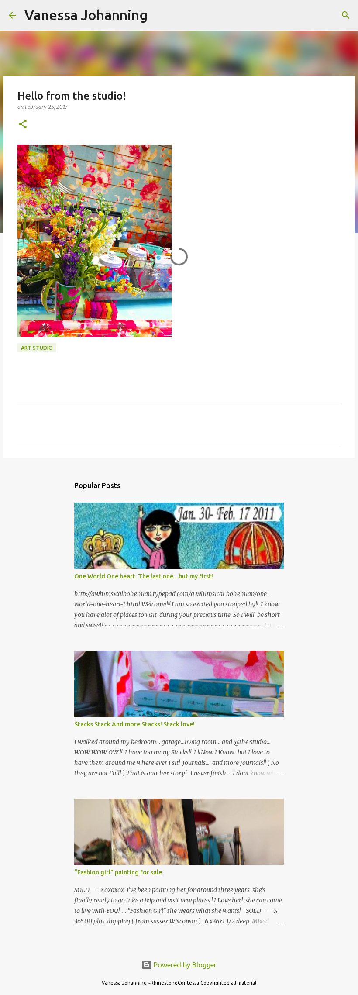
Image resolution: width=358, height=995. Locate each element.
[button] (22, 125)
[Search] (160, 15)
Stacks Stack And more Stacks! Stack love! (134, 724)
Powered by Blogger (184, 965)
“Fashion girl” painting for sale (118, 872)
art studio (37, 348)
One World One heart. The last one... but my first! (143, 576)
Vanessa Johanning (86, 15)
